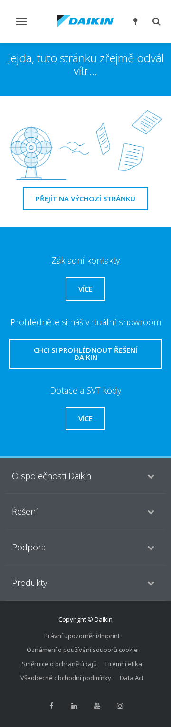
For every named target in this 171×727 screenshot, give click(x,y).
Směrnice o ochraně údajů (59, 664)
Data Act (131, 677)
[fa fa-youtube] (97, 706)
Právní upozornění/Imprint (82, 636)
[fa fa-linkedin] (74, 706)
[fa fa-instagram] (119, 706)
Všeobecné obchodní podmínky (65, 677)
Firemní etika (123, 664)
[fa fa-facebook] (51, 706)
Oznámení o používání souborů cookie (82, 649)
